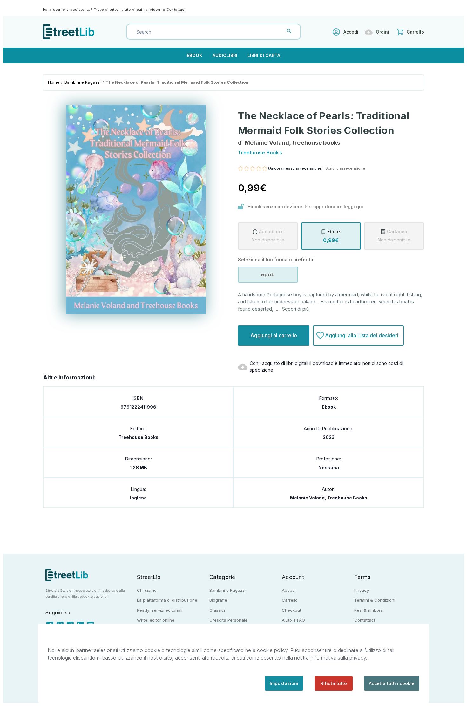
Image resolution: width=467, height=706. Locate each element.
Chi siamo (147, 590)
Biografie (218, 600)
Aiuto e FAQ (293, 620)
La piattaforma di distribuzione (167, 600)
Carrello (290, 600)
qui (359, 206)
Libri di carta (263, 55)
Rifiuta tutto (334, 683)
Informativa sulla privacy (338, 658)
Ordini (382, 32)
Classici (217, 610)
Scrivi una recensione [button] (345, 168)
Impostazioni (284, 683)
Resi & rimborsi (369, 610)
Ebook (194, 55)
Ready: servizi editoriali (159, 610)
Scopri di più (295, 309)
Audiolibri (225, 55)
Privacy (361, 590)
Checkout (291, 610)
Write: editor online (155, 620)
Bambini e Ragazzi (227, 590)
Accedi (350, 32)
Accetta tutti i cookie (392, 683)
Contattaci (176, 9)
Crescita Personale (228, 620)
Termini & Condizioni (374, 600)
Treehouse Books (138, 437)
